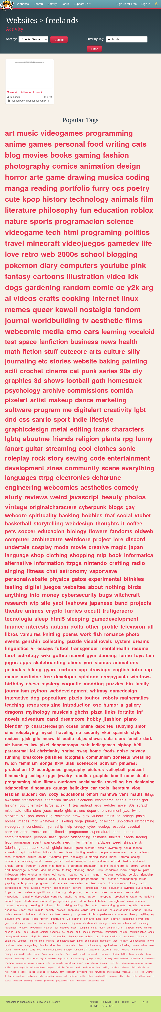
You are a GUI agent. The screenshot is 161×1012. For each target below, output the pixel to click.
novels (12, 718)
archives (55, 914)
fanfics (148, 910)
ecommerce (104, 799)
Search (38, 4)
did (137, 892)
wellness (30, 892)
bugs (105, 594)
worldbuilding (56, 320)
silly (133, 351)
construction (36, 826)
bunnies (20, 745)
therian (87, 842)
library (133, 883)
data (108, 738)
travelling (114, 782)
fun (85, 209)
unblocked (125, 820)
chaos (70, 931)
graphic (100, 775)
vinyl (33, 936)
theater (134, 799)
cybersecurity (79, 594)
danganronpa (65, 745)
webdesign (79, 523)
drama (132, 852)
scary (53, 879)
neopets (50, 967)
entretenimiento (37, 967)
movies (35, 154)
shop (37, 555)
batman (115, 918)
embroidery (105, 954)
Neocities (11, 1002)
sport (62, 419)
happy (11, 976)
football (77, 380)
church (33, 940)
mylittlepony (147, 914)
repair (80, 962)
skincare (130, 842)
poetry (138, 188)
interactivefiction (121, 958)
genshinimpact (67, 901)
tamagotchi (58, 962)
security (91, 732)
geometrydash (21, 967)
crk (134, 923)
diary (49, 265)
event (37, 842)
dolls (76, 626)
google (68, 949)
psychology (22, 390)
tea (75, 805)
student (29, 794)
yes (61, 852)
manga (17, 188)
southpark (30, 847)
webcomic (22, 331)
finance (14, 626)
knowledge (28, 879)
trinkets (114, 836)
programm (21, 962)
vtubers (97, 815)
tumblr (129, 831)
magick (148, 962)
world (38, 861)
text (103, 879)
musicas (102, 910)
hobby (94, 718)
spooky (98, 958)
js (127, 865)
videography (14, 826)
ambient (90, 883)
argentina (49, 976)
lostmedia (97, 931)
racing (95, 874)
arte (36, 177)
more (116, 949)
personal (69, 143)
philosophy (58, 209)
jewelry (65, 775)
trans (101, 428)
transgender (84, 648)
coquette (71, 683)
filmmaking (16, 775)
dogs (14, 287)
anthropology (25, 883)
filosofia (43, 945)
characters (128, 428)
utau (70, 763)
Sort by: (11, 39)
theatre (14, 610)
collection (107, 820)
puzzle (74, 641)
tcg (136, 971)
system (122, 641)
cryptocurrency (94, 945)
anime (15, 143)
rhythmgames (76, 936)
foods (109, 751)
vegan (43, 958)
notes (8, 914)
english (121, 669)
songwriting (31, 945)
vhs (51, 865)
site (45, 602)
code (97, 457)
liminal (92, 901)
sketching (91, 857)
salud (127, 848)
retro (30, 254)
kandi (45, 847)
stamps (103, 662)
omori (92, 794)
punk (89, 370)
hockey (61, 865)
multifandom (137, 958)
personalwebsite (26, 578)
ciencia (141, 967)
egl (54, 874)
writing (118, 143)
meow (48, 738)
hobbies (92, 515)
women (46, 887)
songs (46, 763)
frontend (115, 967)
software (18, 409)
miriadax (40, 962)
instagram (129, 936)
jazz (126, 810)
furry (100, 188)
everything (138, 467)
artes (24, 831)
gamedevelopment (114, 618)
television (133, 626)
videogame (24, 232)
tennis (101, 883)
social (124, 515)
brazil (62, 879)
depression (42, 896)
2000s (68, 254)
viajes (136, 945)
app (83, 669)
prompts (113, 976)
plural (146, 870)
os (63, 931)
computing (44, 815)
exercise (140, 954)
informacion (111, 931)
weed (117, 842)
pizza (96, 711)
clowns (79, 810)
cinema (57, 370)
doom (117, 831)
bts (129, 782)
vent (123, 794)
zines (55, 467)
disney (104, 936)
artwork (116, 861)
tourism (84, 874)
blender (13, 725)
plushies (53, 757)
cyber (91, 826)
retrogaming (144, 820)
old (23, 815)
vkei (106, 732)
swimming (115, 848)
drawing (81, 177)
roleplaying (27, 732)
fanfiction (53, 341)
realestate (62, 815)
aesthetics (96, 487)
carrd (52, 718)
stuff (51, 351)
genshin (31, 641)
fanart (14, 448)
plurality (91, 820)
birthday (14, 683)
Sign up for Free (126, 4)
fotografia (74, 757)
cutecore (73, 351)
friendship (146, 874)
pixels (75, 697)
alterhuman (31, 901)
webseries (76, 883)
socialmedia (91, 782)
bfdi (137, 745)
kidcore (42, 879)
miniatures (32, 976)
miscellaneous (113, 971)
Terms (94, 1006)
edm (92, 861)
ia (39, 936)
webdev (109, 805)
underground (12, 936)
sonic (127, 448)
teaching (14, 704)
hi (55, 852)
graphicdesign (27, 428)
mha (29, 954)
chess (32, 683)
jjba (87, 905)
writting (145, 865)
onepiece (73, 910)
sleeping (78, 618)
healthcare (117, 865)
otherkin (33, 870)
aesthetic (107, 320)
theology (61, 892)
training (50, 940)
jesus (47, 810)
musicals (62, 711)
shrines (136, 910)
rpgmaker (81, 914)
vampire (64, 923)
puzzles (114, 683)
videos (25, 298)
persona (40, 836)
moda (61, 547)
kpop (31, 198)
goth (99, 380)
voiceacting (108, 905)
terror (142, 879)
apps (25, 662)
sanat (94, 927)
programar (22, 842)
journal (17, 320)
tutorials (43, 914)
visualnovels (98, 641)
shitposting (75, 892)
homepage (19, 870)
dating (31, 962)
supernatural (100, 831)
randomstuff (80, 949)
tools (104, 788)
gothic (60, 655)
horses (10, 820)
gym (91, 655)
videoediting (80, 836)
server (139, 918)
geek (26, 931)
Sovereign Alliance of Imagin (25, 92)
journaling (20, 360)
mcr (35, 820)
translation (39, 831)
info (35, 594)
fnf (140, 711)
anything (16, 594)
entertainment (128, 457)
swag (82, 751)
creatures (9, 962)
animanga (51, 861)
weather (90, 848)
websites (74, 586)
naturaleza (100, 971)
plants (110, 438)
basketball (18, 523)
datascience (93, 980)
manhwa (108, 794)
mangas (81, 861)
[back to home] (7, 5)
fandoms (121, 531)
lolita (27, 810)
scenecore (87, 763)
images (23, 820)
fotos (44, 954)
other (92, 626)
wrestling (142, 757)
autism (59, 626)
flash (53, 836)
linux (130, 298)
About (94, 1002)
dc (141, 842)
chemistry (35, 805)
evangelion (11, 954)
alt (7, 745)
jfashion (112, 718)
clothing (57, 555)
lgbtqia (56, 847)
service (133, 874)
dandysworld (90, 923)
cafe (18, 810)
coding (138, 177)
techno (137, 848)
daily (102, 927)
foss (30, 910)
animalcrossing (77, 958)
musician (20, 976)
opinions (73, 976)
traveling (65, 732)
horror (16, 177)
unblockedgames (52, 949)
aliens (74, 662)
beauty (111, 496)
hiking (34, 669)
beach (82, 954)
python (39, 690)
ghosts (121, 905)
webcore (16, 515)
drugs (52, 901)
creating (35, 905)
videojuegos (83, 243)
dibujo (34, 931)
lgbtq (13, 438)
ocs (118, 188)
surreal (18, 892)
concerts (145, 905)
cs (97, 936)
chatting (80, 852)
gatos (79, 578)
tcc (61, 861)
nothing (115, 586)
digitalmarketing (117, 883)
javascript (84, 496)
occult (92, 610)
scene (111, 467)
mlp (101, 555)
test (10, 341)
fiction (32, 351)
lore (118, 539)
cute (12, 198)
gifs (36, 738)
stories (60, 360)
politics (137, 232)
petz (87, 892)
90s (125, 370)
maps (113, 857)
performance (19, 923)
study (13, 496)
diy (137, 370)
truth (92, 914)
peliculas (15, 669)
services (11, 831)
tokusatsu (17, 980)
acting (60, 805)
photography (27, 165)
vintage (16, 506)
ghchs (82, 711)
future (17, 949)
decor (74, 927)
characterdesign (47, 726)
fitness (35, 571)
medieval (107, 874)
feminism (28, 763)
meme (11, 676)
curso (95, 892)
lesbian (12, 794)
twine (136, 810)
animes (34, 610)
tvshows (76, 602)
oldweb (144, 531)
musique (9, 945)
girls (68, 810)
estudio (9, 918)
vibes (45, 936)
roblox (142, 209)
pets (10, 531)
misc (8, 810)
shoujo (86, 931)
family (142, 683)
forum (68, 847)
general (77, 887)
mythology (38, 711)
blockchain (36, 927)
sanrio (41, 419)
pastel (140, 815)
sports (41, 221)
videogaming (128, 879)
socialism (34, 852)
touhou (92, 697)
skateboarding (49, 662)
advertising (20, 958)
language (17, 555)
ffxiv (59, 763)
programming (109, 132)
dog (35, 697)
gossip (90, 958)
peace (59, 976)
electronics (73, 477)
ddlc (121, 976)
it (122, 523)
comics (65, 165)
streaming (61, 448)
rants (50, 892)
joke (48, 962)
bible (23, 874)
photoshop (49, 980)
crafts (49, 298)
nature (16, 221)
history (54, 198)
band (121, 602)
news (108, 341)
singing (14, 571)
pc (118, 815)
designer (22, 971)
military (124, 940)
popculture (54, 697)
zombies (41, 971)
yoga (79, 820)
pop (31, 815)
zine (55, 704)
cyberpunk (92, 507)
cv (140, 896)
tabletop (143, 852)
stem (51, 954)
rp (26, 725)
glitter (18, 931)
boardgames (49, 769)
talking (68, 905)
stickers (69, 799)
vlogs (35, 918)
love (12, 254)
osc (97, 704)
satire (19, 945)
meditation (115, 936)
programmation (115, 927)
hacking (69, 515)
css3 (112, 962)
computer (17, 539)
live (18, 918)
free (47, 676)
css (24, 419)
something (70, 962)
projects (140, 602)
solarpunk (10, 940)
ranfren (150, 976)
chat (51, 571)
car (94, 788)
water (133, 896)
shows (54, 380)
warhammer (88, 967)
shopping (82, 555)
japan (136, 547)
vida (43, 870)
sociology (77, 857)
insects (128, 836)
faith (62, 971)
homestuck (125, 380)
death (142, 775)
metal (59, 428)
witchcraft (127, 594)
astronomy (73, 571)
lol (32, 751)
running (12, 757)
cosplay (42, 547)
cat (74, 370)
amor (140, 726)
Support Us (81, 4)
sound (42, 857)
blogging (122, 254)
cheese (94, 962)
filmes (50, 782)
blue (37, 782)
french (44, 918)
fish (97, 634)
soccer (27, 531)
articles (127, 923)
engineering (23, 487)
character (121, 914)
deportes (104, 726)
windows (140, 676)
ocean (72, 726)
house (37, 954)
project (102, 539)
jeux (87, 962)
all (151, 626)
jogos (11, 662)
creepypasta (114, 676)
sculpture (135, 870)
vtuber (143, 515)
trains (109, 815)
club (41, 976)
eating (73, 874)
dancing (108, 655)
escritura (52, 923)
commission (91, 940)
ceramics (56, 896)
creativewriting (58, 936)
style (135, 732)
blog (12, 154)
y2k (133, 287)
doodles (64, 927)
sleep (41, 618)
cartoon (67, 669)
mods (43, 901)
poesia (129, 892)
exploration (63, 958)
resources (38, 704)
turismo (35, 887)
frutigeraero (117, 610)
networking (11, 896)
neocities (55, 931)
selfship (77, 918)
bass (148, 954)
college (128, 815)
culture (114, 351)
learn (123, 870)
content (32, 923)
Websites (23, 4)
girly (86, 815)
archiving (28, 980)
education (111, 209)
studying (124, 726)
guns (7, 923)
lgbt (140, 409)
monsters (19, 857)
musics (123, 931)
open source (27, 1002)
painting (134, 360)
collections (150, 958)
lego (8, 842)
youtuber (22, 940)
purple (43, 865)
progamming (17, 782)
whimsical (137, 949)
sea (102, 980)
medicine (31, 676)
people (104, 852)
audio (68, 738)
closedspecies (136, 901)
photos (135, 496)
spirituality (43, 515)
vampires (30, 634)
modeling (27, 861)
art (10, 132)
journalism (17, 690)
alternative (18, 563)
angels (9, 865)
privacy (137, 751)
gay (130, 507)
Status (144, 1002)
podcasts (103, 861)
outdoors (67, 782)
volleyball (115, 769)
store (37, 810)
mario (58, 810)
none (129, 775)
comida (122, 390)
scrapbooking (13, 887)
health (128, 341)
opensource (117, 852)
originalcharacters (53, 507)
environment (111, 810)
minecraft (43, 243)
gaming (87, 154)
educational (72, 794)
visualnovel (137, 861)
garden (92, 896)
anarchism (53, 799)
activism (108, 763)
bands (20, 865)
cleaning (79, 870)
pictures (96, 769)
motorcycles (10, 971)
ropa (8, 857)
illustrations (58, 918)
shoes (90, 870)
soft (93, 910)
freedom (31, 865)
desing (116, 954)
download (81, 980)
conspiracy (12, 879)
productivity (53, 971)
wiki (45, 655)
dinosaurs (41, 788)
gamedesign (123, 690)
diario (133, 967)
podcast (136, 769)
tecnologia (18, 618)
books (61, 154)
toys (139, 655)
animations (125, 662)
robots (110, 697)
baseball (134, 826)
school (92, 254)
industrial (71, 945)
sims (52, 945)
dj (58, 820)
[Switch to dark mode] (157, 4)
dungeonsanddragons (132, 962)
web (48, 254)
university (21, 905)
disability (106, 949)
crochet (31, 370)
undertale (17, 547)
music (27, 132)
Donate (107, 1002)
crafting (119, 563)
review (42, 923)
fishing (104, 865)
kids (98, 918)
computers (79, 265)
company (143, 923)
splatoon (89, 676)
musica (110, 177)
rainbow (104, 962)
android (86, 805)
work (85, 634)
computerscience (18, 836)
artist (38, 399)
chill (7, 870)
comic (103, 287)
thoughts (107, 523)
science (120, 221)
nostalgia (96, 309)
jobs (142, 971)
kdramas (80, 896)
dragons (14, 711)
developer (65, 676)
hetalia (102, 901)
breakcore (33, 757)
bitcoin (102, 848)
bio (129, 683)
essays (45, 648)
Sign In (145, 4)
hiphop (124, 745)
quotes (9, 905)
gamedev (123, 243)
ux (68, 918)
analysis (44, 874)
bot (56, 927)
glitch (58, 905)
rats (26, 887)
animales (99, 836)
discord (135, 539)
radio (138, 563)
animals (124, 198)
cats (139, 143)
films (133, 320)
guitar (34, 448)
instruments (32, 958)
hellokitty (79, 788)
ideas (103, 857)
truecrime (55, 857)
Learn (65, 4)
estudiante (115, 887)
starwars (11, 815)
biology (76, 531)
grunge (60, 788)
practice (116, 923)
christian (73, 879)
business (84, 341)
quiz (78, 931)
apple (151, 931)
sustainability (144, 887)
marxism (60, 954)
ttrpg (46, 477)
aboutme (36, 438)
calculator (105, 940)
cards (84, 910)
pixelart (16, 399)
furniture (47, 905)
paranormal (16, 751)
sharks (121, 799)
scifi (11, 370)
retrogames (91, 887)
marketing (111, 399)
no (78, 732)
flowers (98, 531)
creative (99, 547)
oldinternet (142, 936)
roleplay (17, 457)
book (115, 555)
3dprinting (12, 847)
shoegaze (104, 923)
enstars (63, 883)
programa (42, 883)
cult (58, 967)
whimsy (98, 690)
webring (150, 971)
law (34, 745)
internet (105, 298)
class (80, 945)
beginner (71, 971)
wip (34, 602)
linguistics (16, 648)
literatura (120, 788)
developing (82, 971)
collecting (54, 641)
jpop (22, 805)
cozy (53, 794)
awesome (12, 799)
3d (37, 380)
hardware (103, 842)
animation (97, 165)
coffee (134, 523)
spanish (120, 732)
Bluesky (55, 1002)
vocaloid (142, 331)
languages (21, 477)
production (16, 769)
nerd (66, 842)
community (82, 467)
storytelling (48, 523)
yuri (88, 662)
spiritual (8, 967)
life (147, 243)
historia (10, 805)
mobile (39, 910)
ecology (104, 826)
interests (37, 626)
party (32, 949)
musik (77, 967)
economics (12, 861)
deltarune (106, 477)
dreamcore (72, 718)
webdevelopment (68, 690)
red (148, 967)
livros (49, 805)
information (49, 563)
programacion (79, 221)
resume (140, 648)
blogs (116, 507)
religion (87, 438)
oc (120, 287)
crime (144, 945)
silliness (125, 967)
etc (43, 360)
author (70, 861)
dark (147, 738)
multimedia (58, 831)
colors (134, 865)
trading (141, 836)
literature (20, 209)
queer (43, 309)
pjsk (26, 738)
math (12, 351)
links (110, 711)
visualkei (52, 958)
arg (147, 287)
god (145, 799)
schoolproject (13, 901)
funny (144, 438)
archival (38, 980)
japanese (101, 602)
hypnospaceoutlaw (36, 100)
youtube (114, 265)
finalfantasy (67, 967)
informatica (138, 555)
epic (23, 852)
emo (73, 331)
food (95, 143)
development (24, 467)
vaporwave (103, 571)
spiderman (128, 918)
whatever (47, 820)
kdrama (124, 857)
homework (116, 892)
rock (38, 457)
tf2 (31, 769)
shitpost (130, 927)
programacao (89, 879)
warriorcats (52, 842)
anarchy (68, 914)
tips (91, 971)
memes (17, 309)
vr (33, 648)
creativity (118, 409)
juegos (52, 586)
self (65, 976)
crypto (54, 610)
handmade (10, 927)
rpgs (50, 775)
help (68, 826)
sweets (25, 936)
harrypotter (106, 896)
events (12, 641)
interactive (16, 697)
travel (14, 243)
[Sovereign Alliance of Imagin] (29, 74)
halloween (11, 874)
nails (104, 887)
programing (101, 232)
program (47, 409)
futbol (62, 648)
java (66, 857)
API (134, 1002)
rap (148, 669)
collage (36, 775)
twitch (11, 763)
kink (118, 962)
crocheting (121, 896)
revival (151, 940)
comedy (126, 487)
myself (47, 732)
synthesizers (110, 945)
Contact (108, 1006)
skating (67, 820)
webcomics (61, 487)
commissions (87, 390)
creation (113, 879)
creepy (79, 826)
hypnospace (18, 100)
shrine (68, 751)
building (149, 896)
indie (79, 419)
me (67, 409)
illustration (85, 276)
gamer (64, 836)
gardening (43, 287)
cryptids (132, 905)
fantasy (18, 276)
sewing (77, 457)
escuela (119, 826)
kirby (100, 870)
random (76, 287)
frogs (8, 892)
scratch (142, 805)
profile (110, 626)
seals (26, 918)
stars (120, 738)
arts (95, 351)
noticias (89, 936)
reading (44, 188)
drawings (100, 669)
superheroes (105, 914)
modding (94, 683)
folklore (30, 914)
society (50, 910)
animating (125, 945)
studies (32, 971)
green (79, 848)
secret (8, 980)
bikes (139, 927)
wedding (121, 874)
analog (135, 857)
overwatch (92, 954)
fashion (116, 154)
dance (84, 399)
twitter (124, 954)
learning (114, 331)
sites (104, 892)
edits (135, 976)
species (9, 931)
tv (85, 320)
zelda (22, 954)
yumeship (55, 826)
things (150, 794)
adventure (33, 718)
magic (119, 547)
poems (70, 634)
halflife (83, 976)
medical (92, 852)
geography (74, 769)
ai (8, 298)
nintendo (95, 563)
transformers (32, 799)
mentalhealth (114, 648)
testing (14, 586)
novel (122, 805)
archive (54, 390)
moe (41, 940)
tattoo (82, 901)
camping (84, 927)
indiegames (103, 745)
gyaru (50, 669)
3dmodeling (16, 788)
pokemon (21, 265)
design (129, 165)
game (55, 177)
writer (95, 905)
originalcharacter (66, 940)
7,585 (49, 96)
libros (11, 634)
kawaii (66, 309)
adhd (80, 940)
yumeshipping (137, 940)
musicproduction (120, 910)
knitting (51, 634)
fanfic (125, 655)
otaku (143, 883)
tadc (98, 967)
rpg (128, 438)
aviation (129, 887)
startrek (48, 927)
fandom (127, 309)
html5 (57, 618)
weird (58, 496)
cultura (31, 857)
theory (133, 914)
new (151, 945)
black (75, 954)
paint (72, 980)
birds (134, 586)
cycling (78, 905)
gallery (133, 704)
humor (110, 704)
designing (145, 782)
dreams (141, 641)
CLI (117, 1002)
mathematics (134, 697)
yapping (10, 883)
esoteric (19, 914)
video (116, 276)
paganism (94, 949)
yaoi (58, 602)
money (50, 594)
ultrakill (148, 927)
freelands (15, 96)
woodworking (101, 976)
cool (85, 448)
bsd (125, 861)
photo (132, 634)
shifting (106, 967)
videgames (128, 971)
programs (76, 923)
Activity (52, 4)
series (108, 370)
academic (11, 910)
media (53, 331)
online (87, 726)
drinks (142, 976)
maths (136, 794)
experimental (104, 578)
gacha (68, 896)
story (56, 457)
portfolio (75, 188)
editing (80, 428)
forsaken (23, 927)
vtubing (125, 949)
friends (62, 438)
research (16, 602)
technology (89, 198)
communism (98, 757)
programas (75, 865)
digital (33, 586)
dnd (11, 419)
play (106, 918)
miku (76, 842)
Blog (125, 1002)
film (147, 198)
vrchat (8, 949)
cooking (76, 298)
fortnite (126, 711)
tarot (10, 655)
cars (91, 331)
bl (58, 738)
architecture (47, 539)
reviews (36, 496)
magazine (27, 896)
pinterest (128, 763)
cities (90, 976)
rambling (108, 958)
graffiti (41, 892)
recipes (12, 738)
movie (78, 547)
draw (76, 815)
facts (68, 954)
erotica (61, 910)
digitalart (87, 409)
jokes (128, 976)
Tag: (95, 39)
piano (130, 718)
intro (137, 669)
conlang (89, 918)
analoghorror (117, 901)
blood (60, 945)
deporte (93, 810)
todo (115, 940)
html (71, 232)
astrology (28, 655)
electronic (85, 799)
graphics (18, 380)
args (97, 805)
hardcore (54, 870)
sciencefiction (62, 887)
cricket (32, 874)
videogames (61, 132)
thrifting (66, 870)
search (62, 874)
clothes (105, 448)
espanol (8, 958)
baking (109, 360)
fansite (134, 738)
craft (85, 745)
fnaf (110, 515)
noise (122, 751)
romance (114, 634)
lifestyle (101, 419)
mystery (50, 683)
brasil (116, 775)
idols (24, 949)
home (95, 751)
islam (131, 954)
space (28, 341)
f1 (69, 805)
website (85, 360)
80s (131, 805)
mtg (147, 918)
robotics (82, 775)
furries (73, 610)
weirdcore (78, 539)
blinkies (134, 578)
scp (39, 949)
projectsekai (61, 980)
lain (150, 655)
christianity (48, 751)
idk (133, 276)
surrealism (11, 852)
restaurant (90, 865)
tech (53, 232)
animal (44, 931)
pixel (44, 745)
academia (111, 870)
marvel (76, 655)
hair (53, 883)
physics (59, 578)
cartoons (48, 276)
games (40, 143)
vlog (136, 788)
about (95, 586)
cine (9, 732)
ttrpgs (74, 563)
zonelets (121, 757)
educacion (51, 531)
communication (138, 931)
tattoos (47, 852)
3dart (22, 910)
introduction (77, 704)
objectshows (89, 738)
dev (43, 794)
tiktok (69, 852)
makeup (60, 399)
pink (138, 265)
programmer (78, 831)
